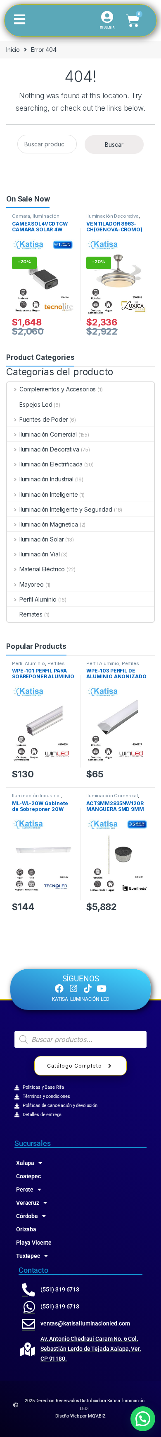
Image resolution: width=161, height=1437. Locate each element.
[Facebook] (59, 989)
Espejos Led (35, 404)
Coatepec (28, 1176)
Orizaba (26, 1229)
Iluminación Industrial (46, 479)
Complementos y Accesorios (57, 389)
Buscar (114, 144)
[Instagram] (73, 989)
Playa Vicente (34, 1242)
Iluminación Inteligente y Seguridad (38, 218)
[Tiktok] (87, 989)
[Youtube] (102, 989)
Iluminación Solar (41, 539)
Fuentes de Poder (43, 419)
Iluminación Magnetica (48, 524)
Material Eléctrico (42, 569)
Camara (21, 216)
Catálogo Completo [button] (74, 1066)
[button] (142, 1418)
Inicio (13, 49)
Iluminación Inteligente (48, 494)
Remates (31, 614)
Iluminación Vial (39, 554)
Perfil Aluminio (38, 599)
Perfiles (56, 663)
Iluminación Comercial (48, 434)
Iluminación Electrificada (51, 464)
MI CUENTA (107, 26)
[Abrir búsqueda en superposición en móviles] (80, 1039)
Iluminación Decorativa (112, 216)
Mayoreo (31, 584)
